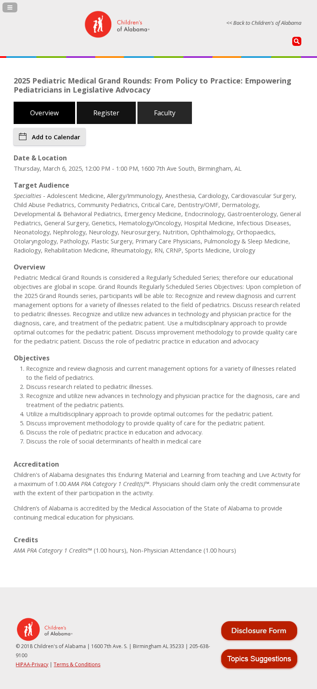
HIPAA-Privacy (32, 664)
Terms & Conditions (77, 664)
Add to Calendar (56, 137)
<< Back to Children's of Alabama (263, 22)
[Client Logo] (116, 36)
